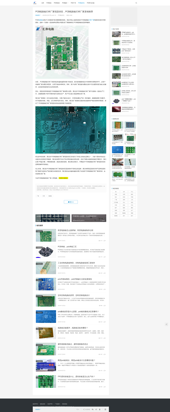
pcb (124, 191)
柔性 (132, 207)
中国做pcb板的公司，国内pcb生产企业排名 (128, 41)
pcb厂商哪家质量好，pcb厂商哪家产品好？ (129, 100)
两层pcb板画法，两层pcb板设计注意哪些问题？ (76, 360)
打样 (90, 20)
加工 (116, 197)
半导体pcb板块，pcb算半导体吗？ (117, 130)
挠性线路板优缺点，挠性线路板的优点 (73, 344)
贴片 (132, 215)
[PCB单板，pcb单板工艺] (46, 251)
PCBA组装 (57, 3)
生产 (132, 210)
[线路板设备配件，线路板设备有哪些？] (46, 333)
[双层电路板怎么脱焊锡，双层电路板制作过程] (46, 235)
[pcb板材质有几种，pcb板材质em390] (116, 66)
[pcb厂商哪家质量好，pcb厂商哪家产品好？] (116, 99)
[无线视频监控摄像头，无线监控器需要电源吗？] (116, 107)
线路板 (40, 20)
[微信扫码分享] (92, 409)
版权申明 (35, 404)
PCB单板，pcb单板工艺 (67, 246)
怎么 (124, 202)
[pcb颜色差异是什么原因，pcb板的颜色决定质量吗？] (46, 316)
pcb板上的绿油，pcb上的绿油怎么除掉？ (129, 91)
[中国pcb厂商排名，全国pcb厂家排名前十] (116, 49)
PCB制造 (48, 3)
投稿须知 (64, 404)
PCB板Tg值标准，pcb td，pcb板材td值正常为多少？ (129, 34)
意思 (132, 202)
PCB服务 (64, 3)
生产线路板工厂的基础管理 (130, 155)
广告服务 (57, 404)
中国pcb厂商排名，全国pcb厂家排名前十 (128, 50)
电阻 (132, 213)
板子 (116, 207)
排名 (124, 205)
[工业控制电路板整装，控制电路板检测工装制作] (46, 268)
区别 (124, 197)
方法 (132, 205)
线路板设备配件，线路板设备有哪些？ (73, 328)
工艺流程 (116, 202)
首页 (43, 3)
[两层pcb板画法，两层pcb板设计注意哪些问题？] (46, 365)
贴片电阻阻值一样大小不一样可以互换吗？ (128, 58)
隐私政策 (42, 404)
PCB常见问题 (90, 3)
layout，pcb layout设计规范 (117, 179)
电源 (116, 213)
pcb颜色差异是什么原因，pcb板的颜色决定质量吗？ (78, 311)
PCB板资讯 (81, 3)
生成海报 (87, 409)
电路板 (124, 213)
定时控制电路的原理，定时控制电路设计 (74, 295)
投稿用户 (37, 15)
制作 (132, 194)
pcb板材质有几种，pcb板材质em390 (129, 66)
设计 (124, 215)
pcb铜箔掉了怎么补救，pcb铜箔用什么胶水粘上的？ (128, 84)
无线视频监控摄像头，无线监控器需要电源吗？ (128, 108)
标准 (116, 210)
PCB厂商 (73, 3)
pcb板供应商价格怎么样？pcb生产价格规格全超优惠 (130, 130)
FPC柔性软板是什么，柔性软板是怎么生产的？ (76, 376)
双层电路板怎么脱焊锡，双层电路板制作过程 (75, 230)
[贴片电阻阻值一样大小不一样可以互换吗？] (116, 57)
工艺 (132, 199)
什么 (132, 191)
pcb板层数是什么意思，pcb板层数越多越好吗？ (130, 179)
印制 (132, 197)
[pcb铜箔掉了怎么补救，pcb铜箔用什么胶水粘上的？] (116, 82)
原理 (124, 199)
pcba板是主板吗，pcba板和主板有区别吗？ (129, 75)
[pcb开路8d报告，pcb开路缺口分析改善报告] (46, 284)
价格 (116, 194)
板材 (124, 207)
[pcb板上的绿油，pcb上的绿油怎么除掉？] (116, 91)
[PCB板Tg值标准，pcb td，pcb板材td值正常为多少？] (116, 32)
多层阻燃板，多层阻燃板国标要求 (130, 167)
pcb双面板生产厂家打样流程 (117, 142)
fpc (116, 191)
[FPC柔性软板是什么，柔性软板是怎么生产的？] (46, 381)
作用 (124, 194)
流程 (124, 210)
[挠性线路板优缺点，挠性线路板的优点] (46, 349)
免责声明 (49, 404)
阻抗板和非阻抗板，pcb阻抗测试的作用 (117, 167)
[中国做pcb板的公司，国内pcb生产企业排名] (116, 41)
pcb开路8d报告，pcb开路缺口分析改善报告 (75, 279)
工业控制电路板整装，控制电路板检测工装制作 (76, 263)
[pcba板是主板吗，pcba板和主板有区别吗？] (116, 74)
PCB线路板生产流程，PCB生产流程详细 (130, 142)
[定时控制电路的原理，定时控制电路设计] (46, 300)
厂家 (92, 20)
